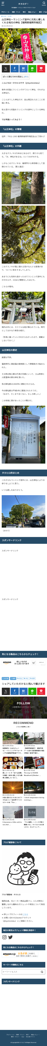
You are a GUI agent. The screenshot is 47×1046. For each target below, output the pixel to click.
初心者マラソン (30, 1036)
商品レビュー (32, 12)
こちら (25, 914)
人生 (22, 1036)
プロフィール (5, 12)
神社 (26, 678)
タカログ (22, 1042)
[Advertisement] (21, 574)
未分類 (6, 678)
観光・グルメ (15, 1036)
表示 (26, 77)
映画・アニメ (16, 12)
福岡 (14, 678)
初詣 (20, 678)
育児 (24, 12)
